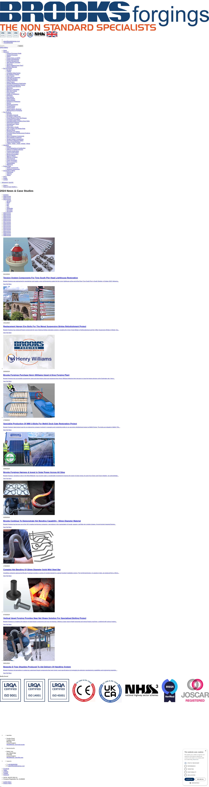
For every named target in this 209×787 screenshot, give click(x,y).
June (8, 207)
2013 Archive (7, 228)
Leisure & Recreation (13, 152)
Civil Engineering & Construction (16, 148)
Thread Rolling (11, 106)
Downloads (10, 172)
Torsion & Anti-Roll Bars (13, 142)
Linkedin (5, 771)
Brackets (9, 113)
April (8, 204)
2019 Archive (7, 219)
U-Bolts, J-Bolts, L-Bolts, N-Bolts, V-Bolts (18, 143)
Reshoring (10, 95)
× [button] (205, 750)
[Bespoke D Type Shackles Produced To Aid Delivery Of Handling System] (106, 644)
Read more (195, 759)
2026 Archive (7, 196)
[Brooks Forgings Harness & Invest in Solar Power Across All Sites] (106, 449)
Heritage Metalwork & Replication (16, 83)
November (10, 210)
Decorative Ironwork (12, 115)
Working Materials (12, 67)
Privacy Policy (7, 783)
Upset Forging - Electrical (14, 109)
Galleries (9, 173)
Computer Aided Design (13, 73)
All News (5, 195)
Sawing (9, 103)
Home (5, 50)
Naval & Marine (11, 155)
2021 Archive (7, 216)
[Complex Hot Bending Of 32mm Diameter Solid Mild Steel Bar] (106, 546)
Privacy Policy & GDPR (13, 58)
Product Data (7, 166)
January (9, 201)
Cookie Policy (7, 782)
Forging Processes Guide (14, 53)
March (8, 202)
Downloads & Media (9, 170)
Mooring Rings (11, 130)
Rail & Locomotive (12, 161)
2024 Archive (7, 199)
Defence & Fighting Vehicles (15, 149)
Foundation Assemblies (13, 119)
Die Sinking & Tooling (13, 74)
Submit (21, 46)
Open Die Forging (12, 91)
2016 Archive (7, 223)
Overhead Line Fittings (13, 131)
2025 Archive (7, 198)
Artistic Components (12, 167)
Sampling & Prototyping (13, 101)
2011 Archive (7, 231)
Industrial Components (13, 169)
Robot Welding (11, 100)
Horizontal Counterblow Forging (16, 85)
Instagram (6, 774)
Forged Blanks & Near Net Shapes (17, 118)
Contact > (203, 48)
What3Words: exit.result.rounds (16, 744)
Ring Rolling (10, 97)
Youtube (5, 773)
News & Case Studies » (10, 186)
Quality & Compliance (13, 94)
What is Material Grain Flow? (15, 65)
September (10, 208)
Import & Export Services (14, 86)
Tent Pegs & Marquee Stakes (15, 140)
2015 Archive (7, 225)
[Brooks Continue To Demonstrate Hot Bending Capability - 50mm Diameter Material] (106, 498)
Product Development (13, 59)
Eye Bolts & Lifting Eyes (13, 116)
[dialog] (195, 767)
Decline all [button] (200, 779)
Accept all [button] (189, 779)
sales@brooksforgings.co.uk (16, 766)
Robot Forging (11, 98)
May (8, 205)
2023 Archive (7, 213)
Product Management (13, 61)
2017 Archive (7, 222)
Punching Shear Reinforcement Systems (18, 133)
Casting (9, 71)
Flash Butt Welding (12, 79)
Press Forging (11, 92)
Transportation (11, 163)
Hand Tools (10, 125)
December (10, 211)
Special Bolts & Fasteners (14, 137)
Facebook (6, 768)
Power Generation (12, 160)
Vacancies (10, 64)
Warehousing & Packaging (14, 110)
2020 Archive (7, 217)
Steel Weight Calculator (13, 62)
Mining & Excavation (12, 154)
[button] (4, 47)
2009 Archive (7, 234)
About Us (6, 52)
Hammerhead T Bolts (13, 124)
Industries (6, 145)
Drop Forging (10, 76)
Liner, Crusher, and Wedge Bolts (16, 128)
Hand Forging (11, 82)
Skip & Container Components (15, 136)
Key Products (7, 112)
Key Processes (7, 68)
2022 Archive (7, 214)
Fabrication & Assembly (13, 77)
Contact (5, 179)
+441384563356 (12, 764)
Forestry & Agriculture (13, 151)
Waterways (10, 164)
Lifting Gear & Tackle (13, 127)
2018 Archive (7, 220)
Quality (5, 178)
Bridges (9, 146)
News (5, 176)
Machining (10, 88)
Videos (9, 175)
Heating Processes (12, 55)
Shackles (9, 134)
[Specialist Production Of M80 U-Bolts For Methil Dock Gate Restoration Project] (106, 400)
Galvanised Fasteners (13, 122)
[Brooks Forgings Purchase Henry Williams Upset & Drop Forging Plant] (106, 352)
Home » (5, 185)
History (9, 56)
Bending (9, 70)
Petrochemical (11, 158)
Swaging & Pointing (12, 104)
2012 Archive (7, 229)
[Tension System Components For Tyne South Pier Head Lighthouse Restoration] (106, 255)
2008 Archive (7, 235)
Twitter (5, 770)
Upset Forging (11, 107)
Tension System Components (15, 139)
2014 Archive (7, 226)
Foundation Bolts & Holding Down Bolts (18, 121)
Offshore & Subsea (12, 157)
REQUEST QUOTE (6, 182)
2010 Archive (7, 232)
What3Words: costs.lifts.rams (15, 757)
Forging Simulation (12, 80)
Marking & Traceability (13, 89)
